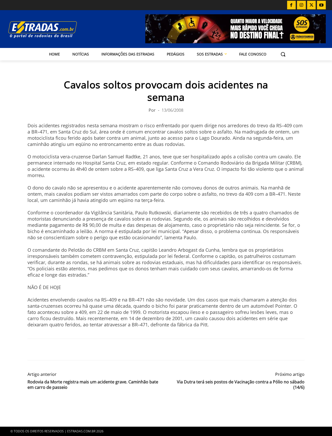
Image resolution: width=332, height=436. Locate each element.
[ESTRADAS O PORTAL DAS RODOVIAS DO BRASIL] (54, 29)
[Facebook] (291, 5)
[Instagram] (301, 5)
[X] (311, 5)
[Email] (68, 349)
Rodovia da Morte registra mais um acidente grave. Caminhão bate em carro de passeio (92, 384)
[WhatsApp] (56, 349)
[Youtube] (321, 5)
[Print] (80, 349)
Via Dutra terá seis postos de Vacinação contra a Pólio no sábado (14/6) (241, 384)
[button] (283, 54)
